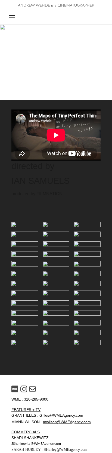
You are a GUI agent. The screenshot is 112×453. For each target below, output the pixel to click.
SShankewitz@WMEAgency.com (36, 444)
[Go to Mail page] (32, 389)
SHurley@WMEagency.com (65, 450)
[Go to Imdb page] (14, 389)
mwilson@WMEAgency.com (67, 422)
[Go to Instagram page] (23, 389)
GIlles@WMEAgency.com (61, 415)
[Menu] (12, 17)
